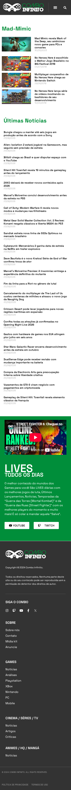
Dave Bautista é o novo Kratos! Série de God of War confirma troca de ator (35, 260)
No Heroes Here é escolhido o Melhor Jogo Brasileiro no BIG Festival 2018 (52, 61)
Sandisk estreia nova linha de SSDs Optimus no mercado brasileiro (33, 235)
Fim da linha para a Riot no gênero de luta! (30, 283)
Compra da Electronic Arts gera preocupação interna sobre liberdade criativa (31, 373)
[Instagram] (7, 610)
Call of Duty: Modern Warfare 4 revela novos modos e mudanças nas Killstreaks (31, 209)
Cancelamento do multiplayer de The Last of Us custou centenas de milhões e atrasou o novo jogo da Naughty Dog (35, 296)
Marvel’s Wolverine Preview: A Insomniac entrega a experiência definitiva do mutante (35, 272)
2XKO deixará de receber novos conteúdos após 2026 (33, 184)
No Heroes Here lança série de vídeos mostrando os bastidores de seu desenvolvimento (51, 95)
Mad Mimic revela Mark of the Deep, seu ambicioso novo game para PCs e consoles (50, 43)
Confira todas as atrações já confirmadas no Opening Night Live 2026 (31, 323)
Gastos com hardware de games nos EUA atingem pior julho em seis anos (34, 335)
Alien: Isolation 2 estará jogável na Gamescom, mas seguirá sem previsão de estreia (35, 146)
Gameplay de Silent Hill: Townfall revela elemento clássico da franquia (34, 399)
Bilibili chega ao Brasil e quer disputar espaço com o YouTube (35, 159)
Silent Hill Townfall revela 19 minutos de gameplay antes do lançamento (35, 171)
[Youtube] (21, 610)
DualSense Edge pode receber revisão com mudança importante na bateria (30, 361)
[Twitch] (14, 610)
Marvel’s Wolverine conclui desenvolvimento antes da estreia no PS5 (35, 197)
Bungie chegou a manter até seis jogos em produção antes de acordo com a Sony (30, 133)
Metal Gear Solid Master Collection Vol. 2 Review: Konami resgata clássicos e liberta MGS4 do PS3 (34, 222)
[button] (55, 7)
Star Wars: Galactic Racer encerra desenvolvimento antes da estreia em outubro (35, 348)
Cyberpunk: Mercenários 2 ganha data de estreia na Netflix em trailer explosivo (34, 247)
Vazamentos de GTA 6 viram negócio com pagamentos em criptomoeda (29, 386)
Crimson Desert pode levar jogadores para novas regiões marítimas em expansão (34, 310)
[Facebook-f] (28, 610)
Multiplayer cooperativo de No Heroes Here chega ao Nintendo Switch (51, 77)
